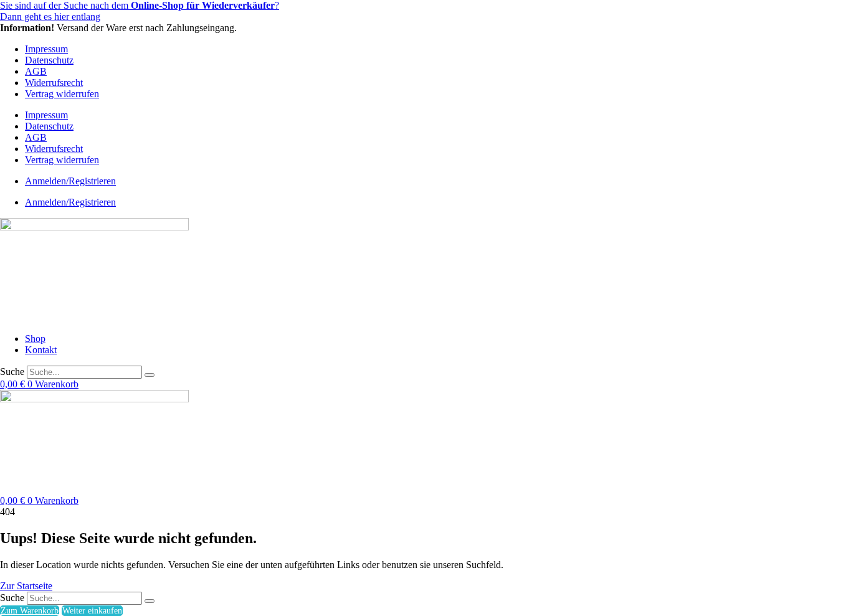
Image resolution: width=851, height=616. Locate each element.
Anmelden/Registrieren (70, 181)
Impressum (46, 49)
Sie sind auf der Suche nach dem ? (139, 5)
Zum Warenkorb (30, 610)
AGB (36, 71)
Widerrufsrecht (54, 82)
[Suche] (150, 375)
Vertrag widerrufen (62, 93)
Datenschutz (49, 60)
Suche (12, 371)
